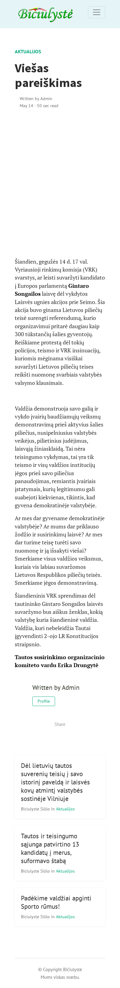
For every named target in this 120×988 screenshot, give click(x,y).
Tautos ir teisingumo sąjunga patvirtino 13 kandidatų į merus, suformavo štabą (50, 848)
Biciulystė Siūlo (36, 809)
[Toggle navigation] (96, 12)
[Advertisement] (60, 183)
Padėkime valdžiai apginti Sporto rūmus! (56, 902)
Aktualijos (28, 51)
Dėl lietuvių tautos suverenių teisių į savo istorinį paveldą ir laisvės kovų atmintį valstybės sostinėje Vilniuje (55, 782)
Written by (36, 98)
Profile (44, 701)
